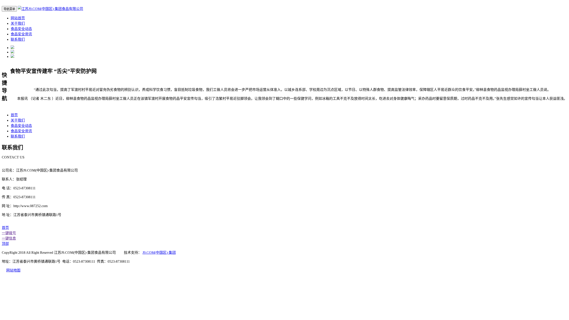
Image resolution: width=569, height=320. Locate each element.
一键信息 (9, 238)
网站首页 (18, 18)
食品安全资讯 (21, 34)
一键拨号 (9, 233)
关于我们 (18, 23)
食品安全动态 (21, 29)
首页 (14, 115)
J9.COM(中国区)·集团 (159, 252)
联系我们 (18, 39)
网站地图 (13, 270)
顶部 (5, 244)
